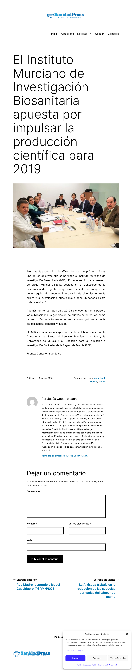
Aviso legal (113, 665)
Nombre (32, 523)
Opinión (100, 33)
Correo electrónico (79, 523)
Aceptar (75, 658)
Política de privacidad (100, 665)
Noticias (82, 33)
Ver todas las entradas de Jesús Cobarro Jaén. (65, 455)
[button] (127, 634)
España (93, 381)
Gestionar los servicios (75, 651)
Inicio (54, 33)
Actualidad (67, 33)
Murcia (101, 381)
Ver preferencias (118, 658)
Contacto (113, 33)
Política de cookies (84, 665)
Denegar (97, 658)
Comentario (34, 491)
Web (29, 540)
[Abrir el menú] (90, 34)
